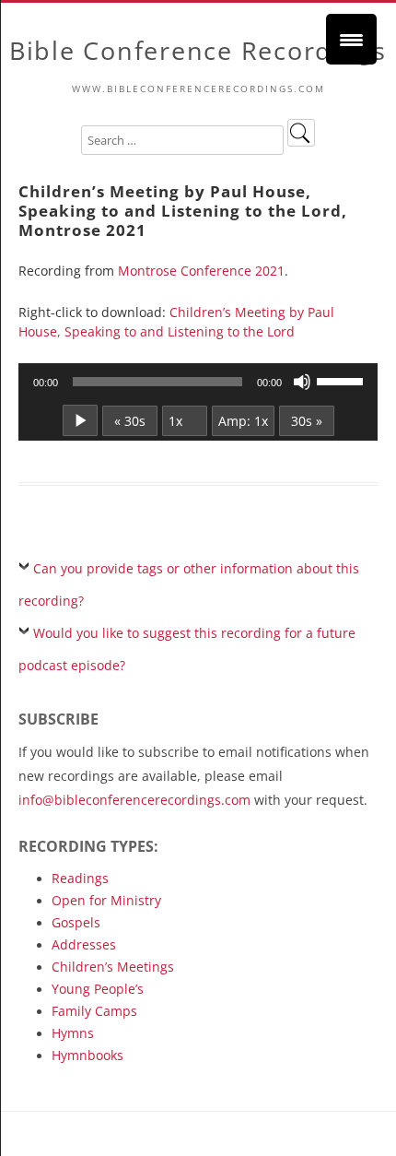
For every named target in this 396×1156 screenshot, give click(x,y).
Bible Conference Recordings (198, 51)
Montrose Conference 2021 (201, 270)
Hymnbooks (87, 1055)
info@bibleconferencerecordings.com (134, 799)
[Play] (80, 420)
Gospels (76, 922)
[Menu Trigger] (351, 39)
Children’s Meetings (113, 966)
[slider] (342, 379)
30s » (306, 421)
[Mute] (302, 381)
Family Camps (94, 1011)
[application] (198, 381)
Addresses (84, 944)
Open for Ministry (106, 900)
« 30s (130, 421)
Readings (80, 878)
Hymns (73, 1033)
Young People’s (98, 988)
